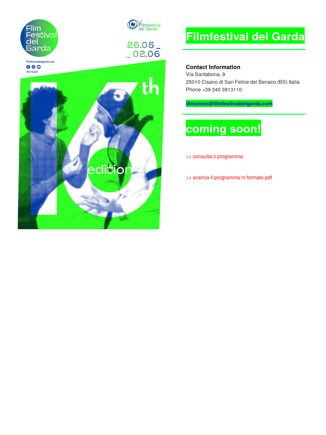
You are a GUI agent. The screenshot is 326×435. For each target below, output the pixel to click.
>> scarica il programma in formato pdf (229, 177)
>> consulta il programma (214, 156)
